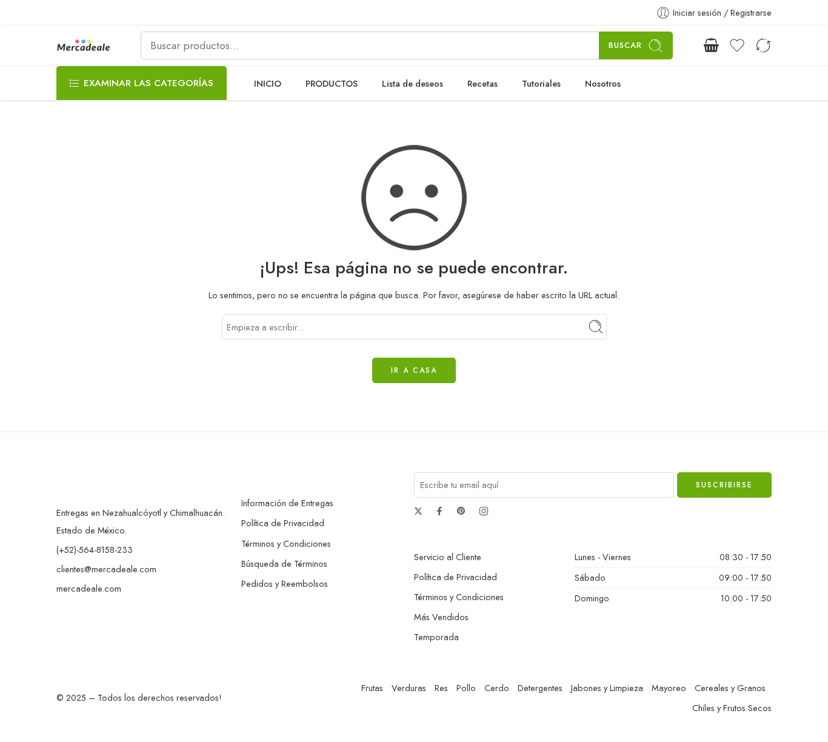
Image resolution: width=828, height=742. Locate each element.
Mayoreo (669, 687)
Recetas (482, 83)
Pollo (466, 687)
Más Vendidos (441, 616)
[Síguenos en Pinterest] (461, 511)
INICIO (267, 83)
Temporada (436, 636)
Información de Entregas (287, 502)
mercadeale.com (88, 588)
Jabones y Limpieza (607, 687)
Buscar (625, 45)
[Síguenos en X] (418, 511)
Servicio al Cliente (447, 556)
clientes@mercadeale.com (106, 569)
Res (441, 687)
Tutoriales (541, 83)
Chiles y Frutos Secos (732, 707)
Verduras (409, 687)
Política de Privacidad (282, 522)
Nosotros (603, 83)
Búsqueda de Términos (284, 563)
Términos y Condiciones (286, 543)
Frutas (372, 687)
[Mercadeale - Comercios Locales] (83, 45)
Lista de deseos (412, 83)
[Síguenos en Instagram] (483, 511)
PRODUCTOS (331, 83)
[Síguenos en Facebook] (439, 511)
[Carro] (711, 45)
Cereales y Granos (730, 687)
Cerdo (496, 687)
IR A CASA (414, 370)
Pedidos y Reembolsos (284, 583)
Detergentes (540, 687)
